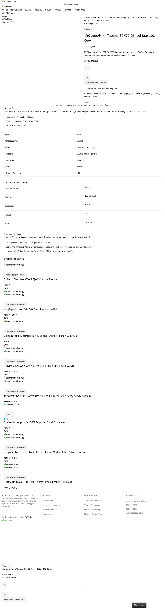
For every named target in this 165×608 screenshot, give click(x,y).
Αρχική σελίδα (90, 17)
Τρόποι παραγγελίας (93, 501)
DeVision (29, 517)
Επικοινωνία (48, 510)
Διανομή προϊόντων (51, 505)
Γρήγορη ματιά (7, 269)
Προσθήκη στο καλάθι (96, 82)
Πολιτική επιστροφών (93, 510)
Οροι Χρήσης (48, 514)
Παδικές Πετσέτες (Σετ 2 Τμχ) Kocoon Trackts (30, 279)
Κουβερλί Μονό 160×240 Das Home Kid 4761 (30, 309)
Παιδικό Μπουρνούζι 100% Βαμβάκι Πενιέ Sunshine (34, 422)
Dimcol (88, 187)
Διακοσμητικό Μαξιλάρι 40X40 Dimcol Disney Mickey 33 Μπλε (40, 335)
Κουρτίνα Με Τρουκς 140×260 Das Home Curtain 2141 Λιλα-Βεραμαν (44, 452)
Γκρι (87, 214)
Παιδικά (100, 17)
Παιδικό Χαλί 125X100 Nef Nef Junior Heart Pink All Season (39, 365)
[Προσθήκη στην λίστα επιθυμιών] (13, 269)
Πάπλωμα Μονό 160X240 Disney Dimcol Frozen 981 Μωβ (38, 481)
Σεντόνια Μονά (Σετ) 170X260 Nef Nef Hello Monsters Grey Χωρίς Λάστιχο (47, 395)
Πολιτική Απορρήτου (93, 514)
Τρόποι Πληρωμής (92, 505)
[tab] (58, 105)
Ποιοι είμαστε (48, 501)
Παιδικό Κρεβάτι (111, 17)
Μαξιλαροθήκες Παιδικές (129, 17)
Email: (3, 542)
